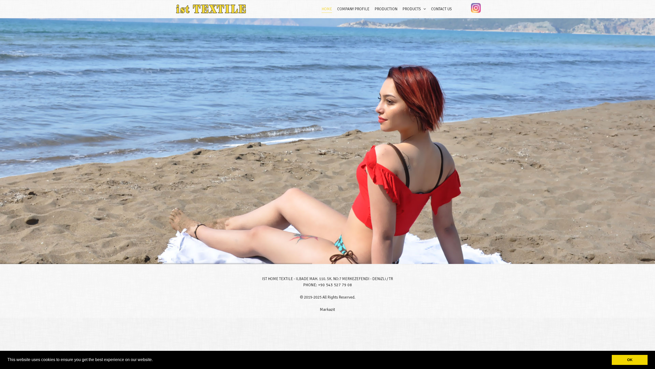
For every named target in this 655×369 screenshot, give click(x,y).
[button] (154, 360)
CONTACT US (441, 9)
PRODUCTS (411, 9)
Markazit (327, 309)
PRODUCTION (386, 9)
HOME (327, 9)
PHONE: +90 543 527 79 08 (327, 285)
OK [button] (629, 360)
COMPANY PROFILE (353, 9)
